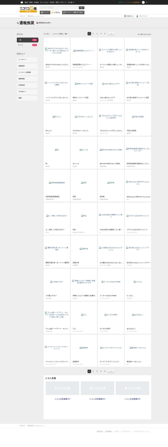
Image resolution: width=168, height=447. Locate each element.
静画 (31, 2)
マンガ (68, 12)
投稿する (130, 16)
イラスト (57, 12)
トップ (46, 12)
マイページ (143, 16)
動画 (26, 2)
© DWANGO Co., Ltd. (141, 431)
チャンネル (44, 2)
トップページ (126, 431)
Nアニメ (63, 2)
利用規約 (108, 431)
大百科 (51, 2)
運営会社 (100, 431)
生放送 (36, 2)
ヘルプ (116, 431)
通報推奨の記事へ (45, 23)
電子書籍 (79, 12)
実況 (57, 2)
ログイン (122, 2)
